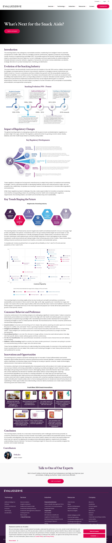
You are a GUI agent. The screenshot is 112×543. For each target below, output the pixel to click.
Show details (12, 540)
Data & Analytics (24, 502)
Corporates (47, 510)
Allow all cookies (94, 531)
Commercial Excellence (74, 523)
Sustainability (92, 519)
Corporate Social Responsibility (97, 517)
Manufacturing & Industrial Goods (53, 519)
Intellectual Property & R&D (27, 506)
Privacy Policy (50, 536)
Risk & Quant (23, 515)
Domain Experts (93, 506)
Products (7, 508)
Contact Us (103, 6)
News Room (92, 510)
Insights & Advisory (25, 504)
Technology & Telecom (50, 521)
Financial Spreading (73, 517)
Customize (93, 535)
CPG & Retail (47, 513)
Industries (72, 6)
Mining (46, 523)
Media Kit (91, 513)
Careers (91, 6)
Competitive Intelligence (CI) (75, 519)
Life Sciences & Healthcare (51, 515)
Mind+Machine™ (93, 521)
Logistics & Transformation (51, 517)
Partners (7, 504)
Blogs (69, 504)
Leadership (92, 504)
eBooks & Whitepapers (74, 506)
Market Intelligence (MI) (74, 515)
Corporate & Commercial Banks (53, 506)
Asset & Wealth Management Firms (54, 504)
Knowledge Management (74, 521)
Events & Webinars (73, 508)
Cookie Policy (39, 536)
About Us (91, 502)
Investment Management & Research (30, 510)
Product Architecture (10, 506)
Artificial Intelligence (10, 502)
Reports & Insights (72, 510)
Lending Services (24, 513)
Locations (91, 508)
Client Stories (71, 502)
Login (104, 1)
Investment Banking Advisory (28, 508)
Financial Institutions (50, 502)
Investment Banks (49, 508)
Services (50, 6)
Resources (82, 6)
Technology (61, 6)
